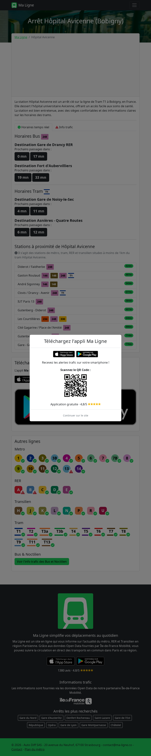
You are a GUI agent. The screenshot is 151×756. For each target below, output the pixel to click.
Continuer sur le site (75, 415)
